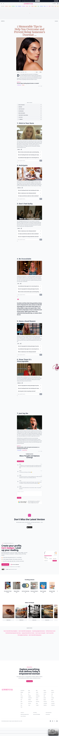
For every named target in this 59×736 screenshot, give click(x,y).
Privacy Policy (48, 714)
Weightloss (19, 6)
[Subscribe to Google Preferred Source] (22, 502)
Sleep (44, 6)
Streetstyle (23, 6)
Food (57, 6)
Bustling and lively (24, 450)
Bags (37, 690)
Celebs (27, 6)
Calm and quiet (19, 450)
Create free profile (5, 564)
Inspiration (41, 6)
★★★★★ (56, 21)
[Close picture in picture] (49, 729)
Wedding (45, 705)
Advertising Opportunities (25, 714)
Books (29, 692)
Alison (19, 72)
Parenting (37, 701)
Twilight (37, 705)
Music (52, 699)
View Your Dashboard (15, 564)
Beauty (52, 690)
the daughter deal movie (23, 635)
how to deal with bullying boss (35, 635)
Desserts (52, 692)
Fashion (37, 694)
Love (21, 699)
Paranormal (2, 6)
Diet (21, 694)
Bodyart (22, 692)
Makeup (29, 699)
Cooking (45, 692)
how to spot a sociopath (40, 633)
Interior (37, 697)
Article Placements (48, 712)
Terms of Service (23, 716)
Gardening (13, 6)
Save (37, 72)
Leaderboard (46, 560)
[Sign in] (57, 3)
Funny (16, 6)
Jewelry (45, 697)
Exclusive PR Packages (36, 714)
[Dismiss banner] (41, 501)
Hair (47, 6)
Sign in (19, 566)
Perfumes (6, 6)
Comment (19, 497)
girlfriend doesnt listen (50, 631)
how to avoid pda (49, 633)
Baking (32, 6)
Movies (10, 6)
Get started (54, 560)
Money (37, 699)
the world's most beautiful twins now (13, 633)
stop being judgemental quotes (38, 631)
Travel (29, 705)
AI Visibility (35, 712)
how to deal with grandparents (25, 631)
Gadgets (35, 6)
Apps (38, 6)
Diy (28, 694)
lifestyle (2, 21)
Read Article (10, 620)
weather (22, 311)
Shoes (29, 6)
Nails (21, 701)
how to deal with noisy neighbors (10, 631)
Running (53, 6)
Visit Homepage (29, 681)
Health (49, 6)
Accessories (22, 690)
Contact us (22, 712)
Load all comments (20, 461)
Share (40, 72)
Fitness (45, 694)
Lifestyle (52, 697)
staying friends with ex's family (28, 633)
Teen (55, 6)
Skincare (29, 703)
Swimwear (53, 703)
